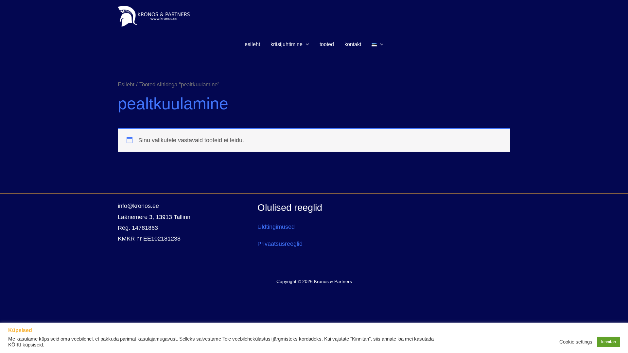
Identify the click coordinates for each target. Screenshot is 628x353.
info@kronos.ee (138, 206)
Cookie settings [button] (575, 342)
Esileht (126, 84)
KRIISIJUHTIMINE (286, 44)
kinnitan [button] (608, 341)
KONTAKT (352, 44)
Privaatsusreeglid (280, 244)
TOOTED (327, 44)
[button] (306, 44)
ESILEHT (252, 44)
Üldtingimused (276, 227)
